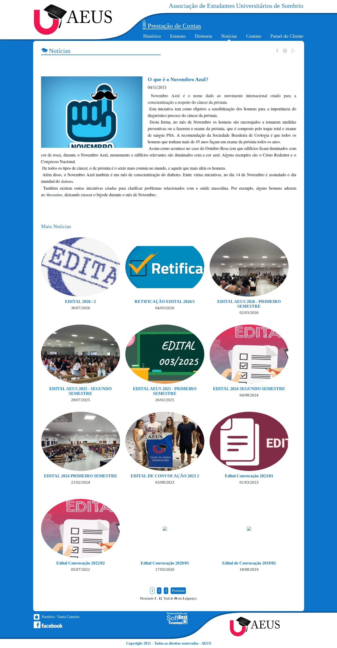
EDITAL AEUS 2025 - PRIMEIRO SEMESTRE (164, 391)
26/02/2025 (164, 400)
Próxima (178, 591)
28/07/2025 (80, 400)
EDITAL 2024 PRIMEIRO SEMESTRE (80, 476)
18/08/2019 (249, 569)
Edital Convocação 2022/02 (80, 563)
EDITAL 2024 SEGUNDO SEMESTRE (249, 388)
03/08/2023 (164, 482)
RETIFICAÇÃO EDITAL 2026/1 (165, 301)
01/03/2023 (249, 482)
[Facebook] (48, 624)
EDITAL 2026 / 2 (80, 301)
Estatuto (178, 36)
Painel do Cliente (286, 36)
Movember (54, 195)
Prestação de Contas (174, 25)
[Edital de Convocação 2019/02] (249, 530)
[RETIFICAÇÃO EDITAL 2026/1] (178, 287)
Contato (253, 36)
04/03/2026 (164, 308)
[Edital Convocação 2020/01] (165, 530)
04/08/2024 (249, 395)
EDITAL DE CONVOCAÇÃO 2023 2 (165, 476)
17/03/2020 (164, 569)
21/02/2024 (80, 482)
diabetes (67, 182)
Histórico (152, 36)
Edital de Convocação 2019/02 (249, 563)
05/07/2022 (80, 569)
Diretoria (203, 36)
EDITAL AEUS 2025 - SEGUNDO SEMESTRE (80, 391)
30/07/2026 (80, 308)
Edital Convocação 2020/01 (165, 563)
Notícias (229, 36)
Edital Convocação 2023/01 (249, 476)
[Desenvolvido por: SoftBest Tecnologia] (177, 623)
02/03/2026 (249, 313)
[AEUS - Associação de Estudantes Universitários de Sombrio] (73, 19)
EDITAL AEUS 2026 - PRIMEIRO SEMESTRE (249, 303)
